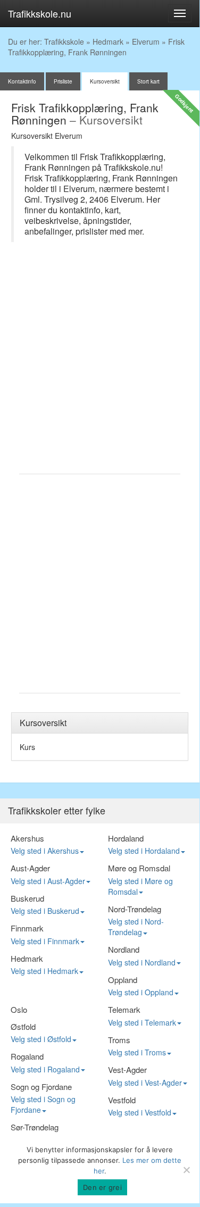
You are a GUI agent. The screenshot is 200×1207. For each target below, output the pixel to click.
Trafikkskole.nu (39, 13)
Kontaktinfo (22, 81)
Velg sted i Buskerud (45, 910)
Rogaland (27, 1056)
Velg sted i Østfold (41, 1039)
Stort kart (148, 81)
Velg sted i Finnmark (45, 941)
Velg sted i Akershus (45, 850)
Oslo (19, 1009)
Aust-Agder (30, 867)
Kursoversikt (105, 81)
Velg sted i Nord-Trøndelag (136, 926)
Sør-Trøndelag (35, 1127)
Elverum (146, 41)
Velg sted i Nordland (142, 962)
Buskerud (27, 898)
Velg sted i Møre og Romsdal (140, 886)
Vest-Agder (127, 1069)
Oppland (122, 979)
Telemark (124, 1009)
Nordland (123, 949)
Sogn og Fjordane (41, 1086)
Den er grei (102, 1187)
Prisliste (63, 81)
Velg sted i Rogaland (45, 1069)
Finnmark (27, 928)
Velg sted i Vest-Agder (145, 1082)
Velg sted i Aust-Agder (48, 881)
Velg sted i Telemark (142, 1022)
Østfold (23, 1026)
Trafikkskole (64, 41)
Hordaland (126, 838)
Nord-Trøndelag (134, 908)
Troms (119, 1039)
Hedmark (108, 41)
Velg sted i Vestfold (139, 1112)
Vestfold (122, 1099)
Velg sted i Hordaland (144, 850)
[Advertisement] (99, 363)
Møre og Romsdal (139, 867)
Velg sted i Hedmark (44, 970)
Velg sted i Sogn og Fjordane (43, 1104)
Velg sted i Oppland (140, 992)
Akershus (27, 838)
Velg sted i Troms (137, 1052)
